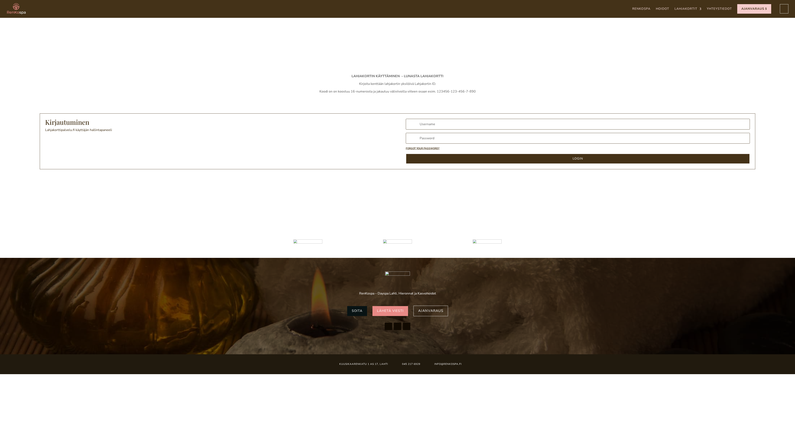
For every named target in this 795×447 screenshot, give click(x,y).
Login (578, 158)
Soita (357, 311)
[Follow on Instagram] (397, 326)
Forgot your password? (423, 148)
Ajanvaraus (430, 310)
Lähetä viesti (390, 311)
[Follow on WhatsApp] (406, 326)
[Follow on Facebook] (388, 326)
